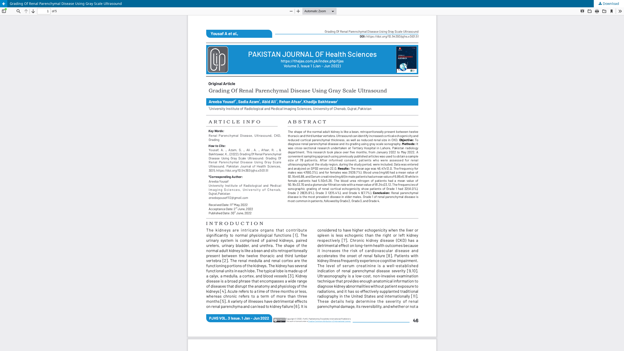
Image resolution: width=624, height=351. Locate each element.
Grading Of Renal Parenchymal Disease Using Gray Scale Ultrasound (66, 3)
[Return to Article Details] (3, 3)
